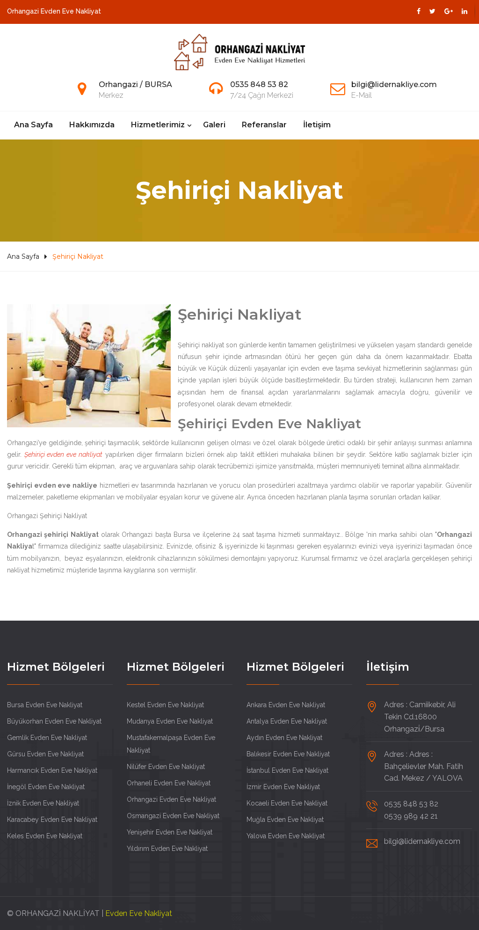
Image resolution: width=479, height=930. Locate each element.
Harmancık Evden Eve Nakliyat (52, 770)
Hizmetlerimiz (158, 124)
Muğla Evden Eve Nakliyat (285, 819)
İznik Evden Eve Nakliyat (43, 803)
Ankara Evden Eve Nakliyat (286, 705)
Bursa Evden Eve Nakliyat (44, 705)
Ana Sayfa (33, 124)
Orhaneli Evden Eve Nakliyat (168, 783)
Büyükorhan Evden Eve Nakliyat (54, 721)
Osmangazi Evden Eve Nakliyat (173, 816)
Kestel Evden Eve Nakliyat (165, 705)
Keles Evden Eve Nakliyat (44, 836)
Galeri (214, 124)
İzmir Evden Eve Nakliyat (283, 787)
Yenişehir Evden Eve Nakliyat (169, 832)
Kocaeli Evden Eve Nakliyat (287, 803)
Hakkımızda (92, 124)
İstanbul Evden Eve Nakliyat (287, 770)
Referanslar (264, 124)
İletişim (317, 124)
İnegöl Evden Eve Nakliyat (46, 787)
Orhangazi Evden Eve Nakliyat (171, 799)
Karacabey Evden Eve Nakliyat (52, 819)
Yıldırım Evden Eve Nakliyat (167, 848)
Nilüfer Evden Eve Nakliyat (166, 766)
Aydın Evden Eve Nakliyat (284, 737)
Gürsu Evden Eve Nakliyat (45, 754)
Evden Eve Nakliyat (138, 913)
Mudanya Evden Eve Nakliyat (170, 721)
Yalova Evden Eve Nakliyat (286, 836)
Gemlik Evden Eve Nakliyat (47, 737)
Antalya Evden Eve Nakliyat (287, 721)
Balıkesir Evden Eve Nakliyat (288, 754)
